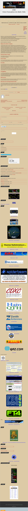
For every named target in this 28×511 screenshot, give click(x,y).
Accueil (1, 19)
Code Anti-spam (3, 130)
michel (1, 184)
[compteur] (6, 154)
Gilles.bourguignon (3, 178)
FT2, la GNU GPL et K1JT (7, 184)
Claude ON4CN (13, 24)
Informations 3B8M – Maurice (8, 181)
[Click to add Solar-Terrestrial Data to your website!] (14, 189)
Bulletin (4, 19)
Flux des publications (3, 147)
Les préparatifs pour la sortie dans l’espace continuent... (7, 108)
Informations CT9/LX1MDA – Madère (21, 107)
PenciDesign (21, 504)
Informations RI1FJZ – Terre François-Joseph (6, 171)
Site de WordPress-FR (3, 150)
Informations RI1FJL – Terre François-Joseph (6, 174)
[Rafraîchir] (6, 126)
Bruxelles (11, 159)
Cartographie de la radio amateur (11, 178)
